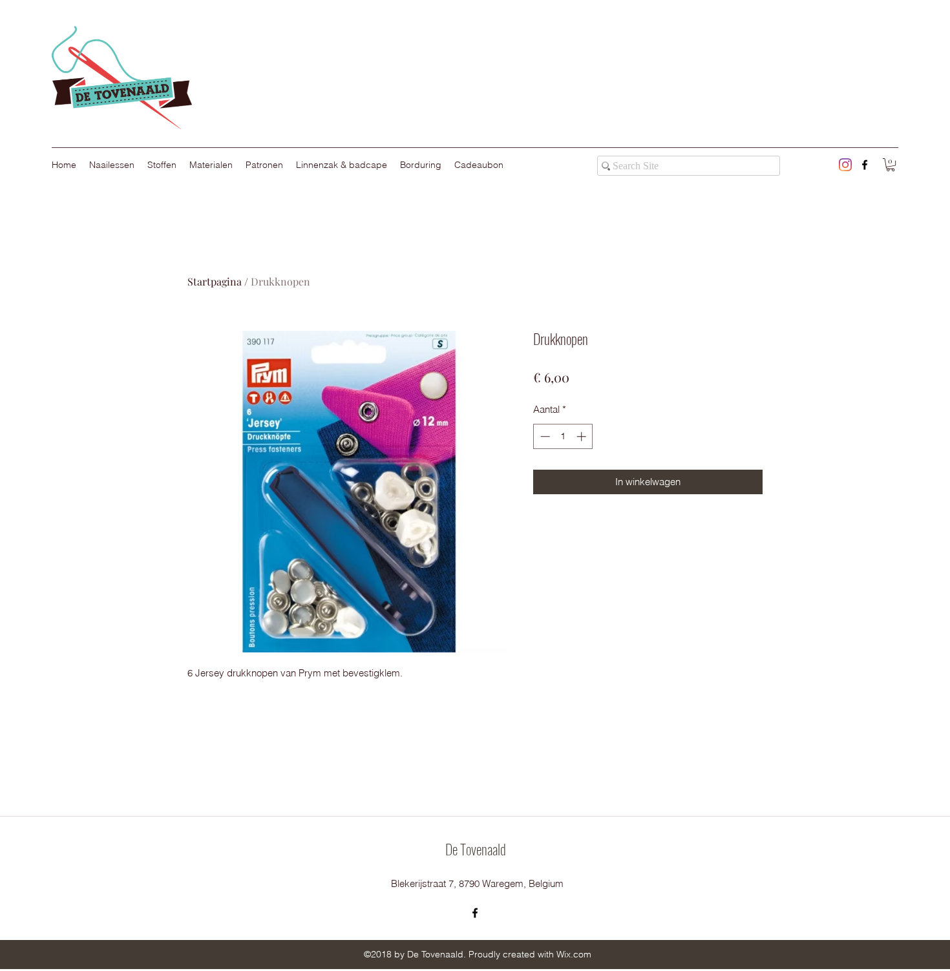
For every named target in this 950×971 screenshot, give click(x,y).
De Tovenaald (475, 849)
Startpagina (214, 281)
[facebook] (864, 164)
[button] (890, 164)
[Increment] (582, 436)
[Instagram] (845, 164)
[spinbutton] (563, 436)
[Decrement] (544, 436)
